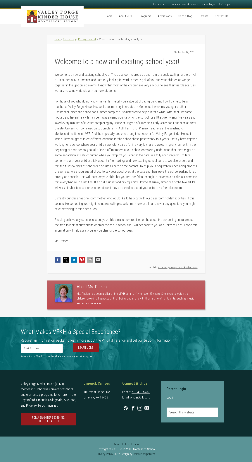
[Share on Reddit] (90, 260)
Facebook (133, 408)
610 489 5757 (141, 392)
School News (192, 267)
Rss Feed (126, 408)
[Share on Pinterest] (82, 260)
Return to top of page (126, 444)
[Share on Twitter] (66, 260)
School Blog (69, 39)
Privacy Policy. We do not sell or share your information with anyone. (57, 356)
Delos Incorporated (144, 454)
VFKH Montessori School (52, 16)
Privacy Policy (105, 454)
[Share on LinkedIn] (74, 260)
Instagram (140, 408)
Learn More (85, 347)
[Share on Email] (98, 260)
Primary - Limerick (177, 267)
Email (147, 408)
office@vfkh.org (140, 397)
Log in (170, 397)
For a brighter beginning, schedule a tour (48, 419)
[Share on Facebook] (58, 260)
